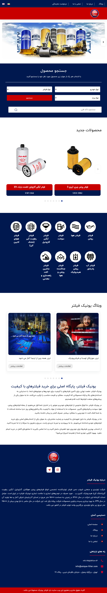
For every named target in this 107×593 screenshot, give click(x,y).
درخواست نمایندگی (59, 4)
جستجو (29, 98)
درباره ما (90, 4)
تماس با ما (77, 4)
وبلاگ (101, 4)
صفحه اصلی (92, 524)
